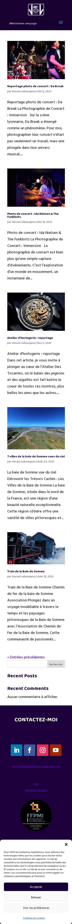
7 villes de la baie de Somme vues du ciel (36, 456)
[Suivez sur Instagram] (42, 750)
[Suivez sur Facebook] (29, 750)
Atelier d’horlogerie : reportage (30, 338)
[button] (66, 844)
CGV (36, 784)
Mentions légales (36, 790)
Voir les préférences (36, 908)
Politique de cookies (34, 918)
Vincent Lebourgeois (24, 91)
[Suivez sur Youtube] (55, 750)
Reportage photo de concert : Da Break (35, 86)
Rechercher (56, 664)
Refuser (36, 897)
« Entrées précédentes (26, 657)
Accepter (36, 887)
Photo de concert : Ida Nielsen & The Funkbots (33, 215)
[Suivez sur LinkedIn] (16, 750)
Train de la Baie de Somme (26, 571)
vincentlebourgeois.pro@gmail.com (36, 766)
